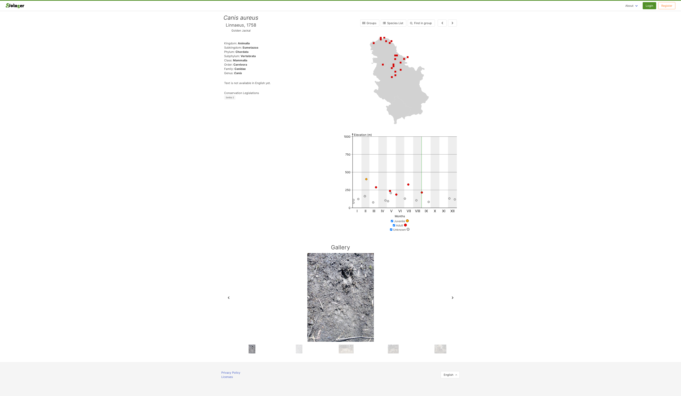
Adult (399, 225)
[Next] (442, 23)
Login (649, 5)
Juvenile (399, 221)
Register (666, 5)
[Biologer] (15, 6)
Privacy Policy (230, 372)
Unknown (399, 229)
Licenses (227, 377)
